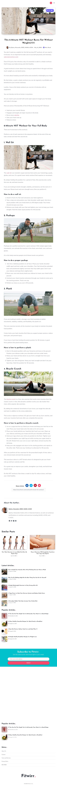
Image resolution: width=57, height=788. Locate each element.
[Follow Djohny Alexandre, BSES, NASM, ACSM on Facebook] (9, 520)
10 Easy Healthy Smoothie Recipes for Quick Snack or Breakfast (25, 621)
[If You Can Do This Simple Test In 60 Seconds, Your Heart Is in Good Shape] (4, 616)
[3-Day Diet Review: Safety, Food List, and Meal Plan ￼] (4, 631)
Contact (3, 754)
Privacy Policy (5, 761)
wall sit (9, 173)
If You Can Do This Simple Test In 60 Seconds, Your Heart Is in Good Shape (28, 613)
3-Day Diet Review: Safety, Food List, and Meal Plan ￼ (22, 629)
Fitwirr (27, 776)
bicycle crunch (11, 399)
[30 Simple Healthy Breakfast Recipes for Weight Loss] (4, 639)
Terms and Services (6, 758)
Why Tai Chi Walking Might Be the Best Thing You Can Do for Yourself (27, 577)
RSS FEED (4, 764)
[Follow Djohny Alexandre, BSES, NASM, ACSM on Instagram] (13, 520)
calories (16, 115)
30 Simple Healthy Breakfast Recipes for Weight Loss (22, 636)
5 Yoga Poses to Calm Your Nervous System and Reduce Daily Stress (26, 593)
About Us (4, 751)
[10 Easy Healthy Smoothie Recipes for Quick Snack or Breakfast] (4, 623)
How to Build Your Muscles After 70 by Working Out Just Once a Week (27, 569)
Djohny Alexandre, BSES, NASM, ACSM (22, 47)
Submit (28, 662)
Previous (3, 546)
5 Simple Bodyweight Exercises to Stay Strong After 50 (22, 585)
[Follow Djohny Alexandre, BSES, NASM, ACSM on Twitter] (11, 520)
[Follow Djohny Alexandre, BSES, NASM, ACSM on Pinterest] (15, 520)
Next (53, 546)
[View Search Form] (51, 3)
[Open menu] (54, 3)
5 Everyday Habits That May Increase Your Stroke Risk (22, 601)
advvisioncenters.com (11, 57)
